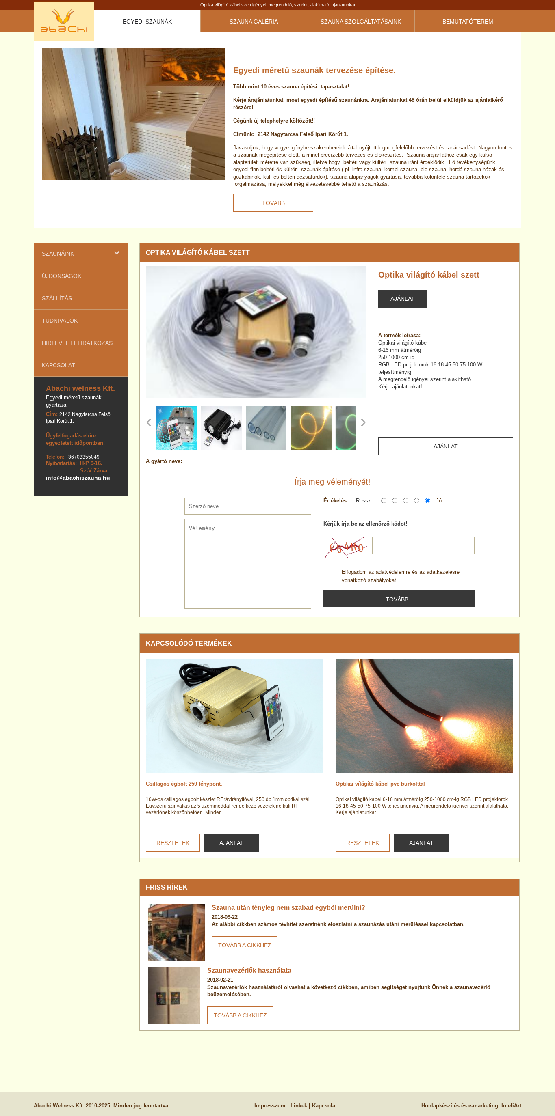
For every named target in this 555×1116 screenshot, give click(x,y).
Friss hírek (167, 887)
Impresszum (270, 1106)
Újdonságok (61, 276)
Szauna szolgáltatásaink (361, 21)
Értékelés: (335, 501)
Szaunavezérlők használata (249, 970)
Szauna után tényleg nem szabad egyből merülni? (288, 907)
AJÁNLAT (231, 843)
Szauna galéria (254, 21)
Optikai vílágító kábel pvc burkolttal (380, 784)
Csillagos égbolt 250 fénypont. (184, 784)
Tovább (273, 203)
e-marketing (483, 1106)
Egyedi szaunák (147, 21)
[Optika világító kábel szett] (256, 332)
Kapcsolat (58, 365)
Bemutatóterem (467, 21)
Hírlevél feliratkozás (77, 343)
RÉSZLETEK (172, 843)
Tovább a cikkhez (244, 945)
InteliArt (511, 1106)
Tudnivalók (60, 320)
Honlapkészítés (440, 1106)
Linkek (299, 1106)
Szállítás (57, 298)
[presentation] (149, 421)
